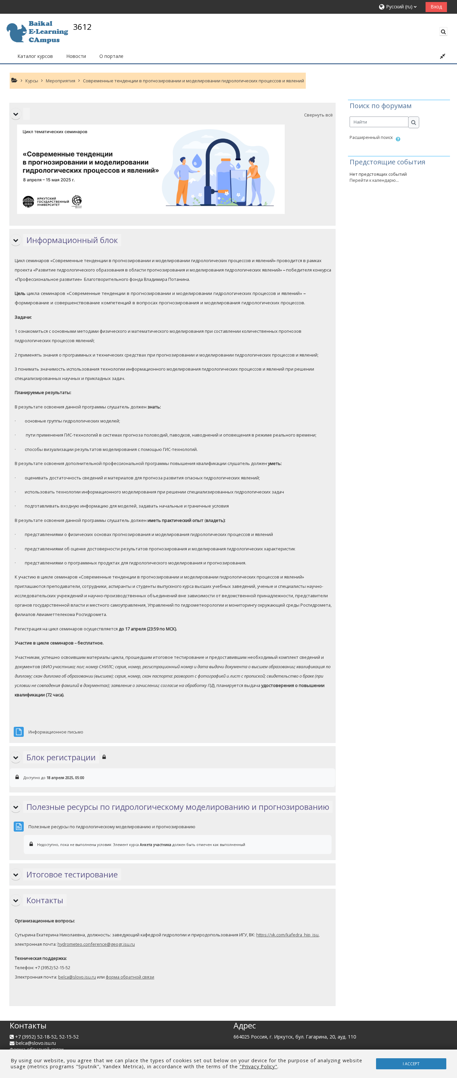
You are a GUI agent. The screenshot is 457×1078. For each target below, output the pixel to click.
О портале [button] (111, 56)
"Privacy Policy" (258, 1066)
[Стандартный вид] (443, 56)
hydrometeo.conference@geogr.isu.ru (96, 944)
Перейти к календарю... (374, 180)
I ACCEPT (411, 1064)
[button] (399, 7)
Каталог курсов (35, 56)
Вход (436, 6)
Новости (76, 56)
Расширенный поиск (371, 137)
